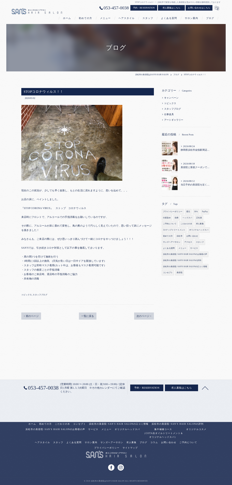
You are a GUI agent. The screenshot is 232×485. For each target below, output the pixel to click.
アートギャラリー (173, 120)
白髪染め (167, 218)
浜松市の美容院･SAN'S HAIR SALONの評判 (182, 260)
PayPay (205, 211)
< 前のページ (31, 316)
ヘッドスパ (187, 218)
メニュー (182, 248)
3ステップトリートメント (174, 230)
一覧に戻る (87, 316)
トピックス (26, 295)
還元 (188, 211)
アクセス (188, 242)
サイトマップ (130, 448)
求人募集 (200, 224)
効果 (176, 218)
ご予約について (169, 224)
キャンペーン (171, 98)
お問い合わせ (192, 236)
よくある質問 (169, 248)
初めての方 (168, 236)
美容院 (179, 272)
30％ (196, 211)
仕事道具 (169, 114)
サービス (194, 248)
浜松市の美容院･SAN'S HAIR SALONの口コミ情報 (185, 266)
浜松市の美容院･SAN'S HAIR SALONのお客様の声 (185, 254)
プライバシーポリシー (172, 211)
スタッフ (200, 242)
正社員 (199, 218)
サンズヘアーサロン (171, 242)
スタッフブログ (40, 295)
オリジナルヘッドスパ (198, 230)
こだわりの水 (186, 224)
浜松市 (179, 236)
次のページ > (144, 316)
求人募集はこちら (172, 8)
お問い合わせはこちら (199, 8)
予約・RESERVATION (144, 8)
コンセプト (168, 272)
